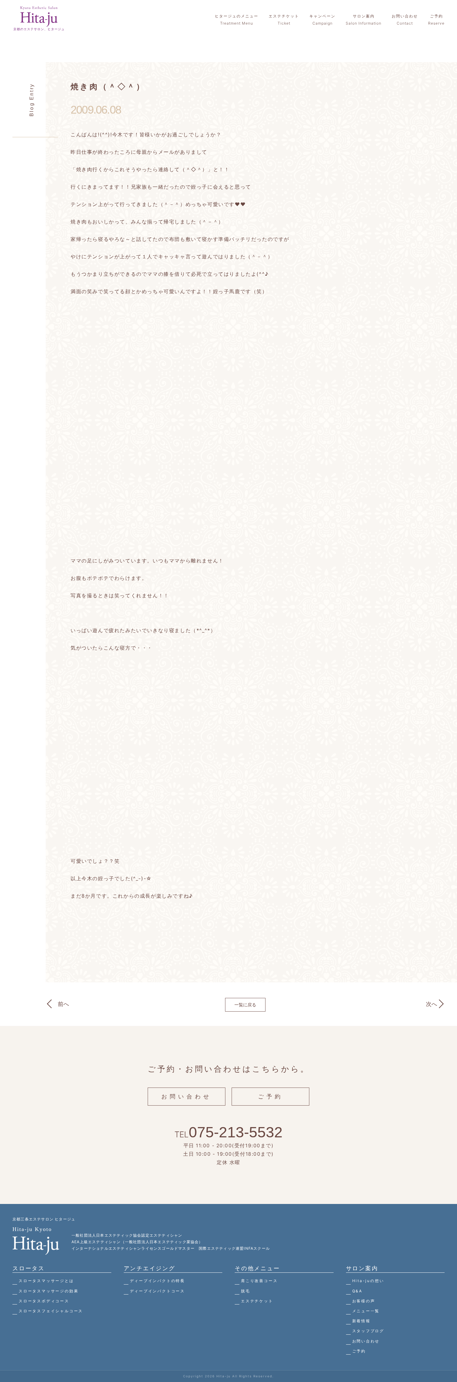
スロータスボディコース (44, 1301)
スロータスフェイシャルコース (51, 1311)
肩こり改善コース (259, 1280)
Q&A (357, 1291)
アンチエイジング (149, 1268)
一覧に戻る (245, 1004)
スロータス (28, 1268)
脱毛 (245, 1291)
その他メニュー (257, 1268)
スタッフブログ (368, 1330)
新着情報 (361, 1321)
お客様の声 (363, 1301)
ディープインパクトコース (157, 1291)
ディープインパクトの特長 (157, 1280)
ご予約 (270, 1096)
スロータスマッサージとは (46, 1280)
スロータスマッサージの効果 (48, 1291)
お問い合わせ (186, 1096)
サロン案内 (362, 1268)
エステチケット (257, 1301)
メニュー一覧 (366, 1311)
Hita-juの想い (368, 1280)
